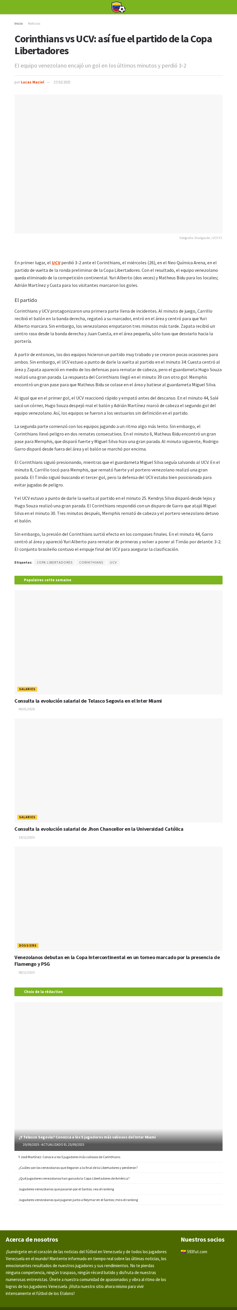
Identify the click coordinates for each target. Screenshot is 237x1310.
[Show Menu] (16, 7)
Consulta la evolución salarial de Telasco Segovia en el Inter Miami (88, 700)
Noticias (34, 23)
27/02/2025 (61, 82)
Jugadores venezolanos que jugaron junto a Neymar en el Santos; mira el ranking (78, 1200)
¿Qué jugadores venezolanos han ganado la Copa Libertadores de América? (73, 1178)
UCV (113, 562)
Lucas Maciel (32, 82)
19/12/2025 (26, 837)
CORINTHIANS (91, 562)
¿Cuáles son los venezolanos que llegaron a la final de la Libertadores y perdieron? (78, 1167)
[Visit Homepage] (118, 7)
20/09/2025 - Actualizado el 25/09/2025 (53, 1144)
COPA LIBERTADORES (55, 562)
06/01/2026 (26, 709)
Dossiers (28, 945)
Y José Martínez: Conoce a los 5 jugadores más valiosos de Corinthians (69, 1157)
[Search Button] (220, 7)
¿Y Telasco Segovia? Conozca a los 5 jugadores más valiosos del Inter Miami (87, 1137)
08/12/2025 (26, 972)
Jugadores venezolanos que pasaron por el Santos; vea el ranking (66, 1189)
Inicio (18, 23)
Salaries (27, 689)
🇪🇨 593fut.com (194, 1251)
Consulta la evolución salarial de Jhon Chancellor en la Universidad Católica (99, 829)
